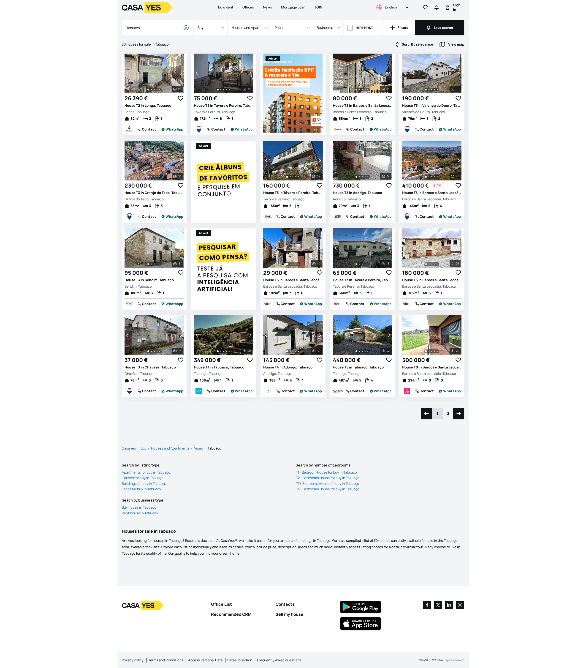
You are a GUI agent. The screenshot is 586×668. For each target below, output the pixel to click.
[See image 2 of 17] (151, 351)
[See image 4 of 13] (365, 89)
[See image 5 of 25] (159, 89)
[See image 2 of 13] (359, 89)
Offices (248, 7)
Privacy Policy (133, 660)
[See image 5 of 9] (367, 176)
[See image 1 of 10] (287, 264)
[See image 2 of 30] (220, 351)
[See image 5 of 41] (437, 176)
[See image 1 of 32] (356, 351)
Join (318, 7)
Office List (221, 604)
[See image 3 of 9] (362, 176)
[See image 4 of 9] (365, 176)
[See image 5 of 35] (229, 89)
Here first (364, 27)
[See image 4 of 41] (434, 176)
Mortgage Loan (293, 7)
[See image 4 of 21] (434, 351)
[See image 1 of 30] (218, 351)
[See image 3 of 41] (431, 176)
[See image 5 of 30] (229, 351)
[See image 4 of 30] (226, 351)
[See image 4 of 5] (434, 89)
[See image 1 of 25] (148, 89)
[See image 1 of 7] (287, 351)
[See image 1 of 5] (426, 89)
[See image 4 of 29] (295, 176)
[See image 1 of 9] (356, 177)
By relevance (417, 44)
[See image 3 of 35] (223, 89)
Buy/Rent (225, 7)
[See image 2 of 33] (151, 176)
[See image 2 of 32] (359, 351)
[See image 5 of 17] (159, 351)
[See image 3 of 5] (431, 89)
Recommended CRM (231, 614)
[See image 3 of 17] (154, 351)
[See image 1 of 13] (356, 89)
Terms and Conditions (165, 660)
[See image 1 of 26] (426, 264)
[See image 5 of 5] (437, 89)
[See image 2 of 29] (290, 176)
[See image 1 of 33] (148, 177)
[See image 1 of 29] (287, 177)
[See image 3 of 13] (362, 89)
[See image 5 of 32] (367, 351)
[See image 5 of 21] (437, 351)
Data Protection (239, 660)
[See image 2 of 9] (359, 176)
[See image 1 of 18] (356, 264)
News (267, 7)
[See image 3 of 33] (154, 176)
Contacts (285, 604)
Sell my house (289, 614)
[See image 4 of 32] (365, 351)
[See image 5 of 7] (298, 351)
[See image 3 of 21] (431, 351)
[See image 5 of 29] (298, 176)
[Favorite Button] (180, 98)
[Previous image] (128, 73)
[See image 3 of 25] (154, 89)
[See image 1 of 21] (426, 351)
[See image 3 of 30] (223, 351)
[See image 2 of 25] (151, 89)
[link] (172, 129)
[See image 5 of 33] (159, 176)
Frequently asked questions (279, 660)
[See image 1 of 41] (426, 177)
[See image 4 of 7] (295, 351)
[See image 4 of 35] (226, 89)
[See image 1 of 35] (218, 89)
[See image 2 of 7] (290, 351)
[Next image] (180, 73)
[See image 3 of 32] (362, 351)
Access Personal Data (205, 660)
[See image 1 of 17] (148, 351)
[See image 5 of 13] (367, 89)
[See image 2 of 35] (220, 89)
